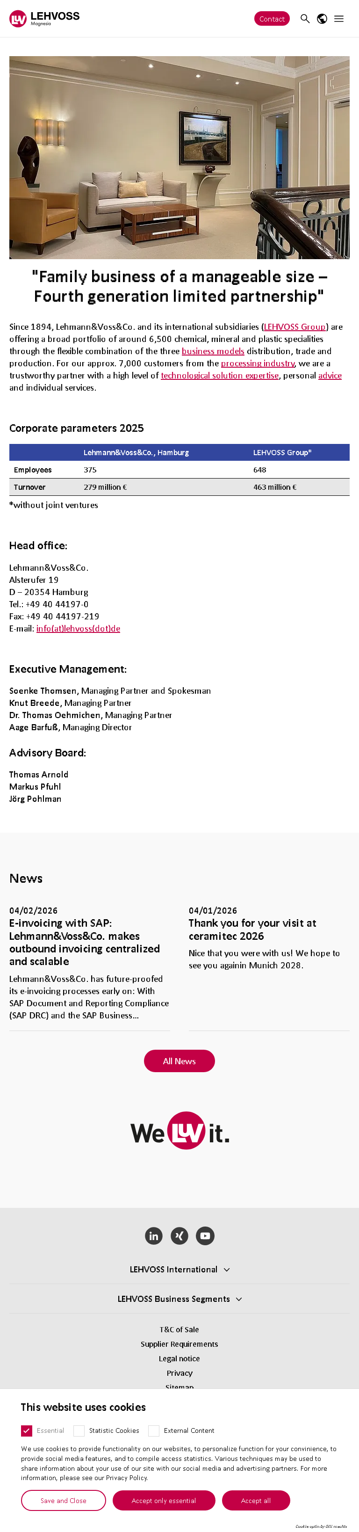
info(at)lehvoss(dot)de (78, 628)
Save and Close (63, 1500)
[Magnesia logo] (44, 18)
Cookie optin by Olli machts (321, 1526)
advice (330, 375)
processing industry (257, 363)
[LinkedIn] (154, 1236)
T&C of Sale (179, 1329)
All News (179, 1061)
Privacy (180, 1372)
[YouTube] (205, 1236)
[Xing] (180, 1236)
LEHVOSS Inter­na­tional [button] (174, 1269)
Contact (272, 18)
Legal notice (179, 1358)
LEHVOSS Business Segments (174, 1298)
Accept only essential (164, 1500)
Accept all (256, 1500)
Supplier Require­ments (179, 1343)
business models (213, 351)
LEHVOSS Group (295, 326)
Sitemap (179, 1387)
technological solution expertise (220, 375)
